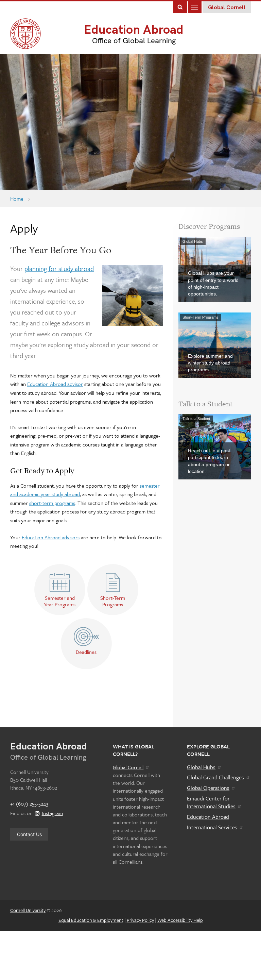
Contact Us (29, 834)
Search (180, 6)
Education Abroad (134, 30)
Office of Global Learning (134, 40)
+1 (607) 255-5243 (29, 803)
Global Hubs (201, 767)
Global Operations (208, 788)
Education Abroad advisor (55, 384)
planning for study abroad (59, 268)
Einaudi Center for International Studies (211, 802)
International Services (212, 827)
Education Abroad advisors (51, 537)
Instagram (52, 813)
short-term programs (52, 503)
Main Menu (195, 6)
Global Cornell (226, 7)
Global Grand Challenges (215, 777)
